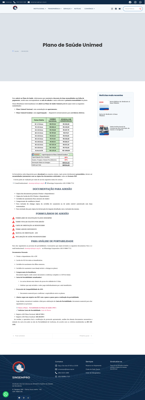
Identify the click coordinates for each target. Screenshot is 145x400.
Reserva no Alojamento (93, 366)
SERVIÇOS (67, 9)
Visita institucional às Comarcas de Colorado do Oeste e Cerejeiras (120, 128)
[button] (6, 394)
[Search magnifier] (140, 8)
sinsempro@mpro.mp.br (37, 183)
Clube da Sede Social (93, 369)
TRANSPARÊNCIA (54, 9)
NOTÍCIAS (77, 9)
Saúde (16, 51)
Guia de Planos (46, 310)
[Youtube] (120, 9)
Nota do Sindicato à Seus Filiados (108, 115)
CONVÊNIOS (88, 9)
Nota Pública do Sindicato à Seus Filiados (120, 102)
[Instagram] (112, 9)
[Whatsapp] (28, 398)
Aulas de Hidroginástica (93, 373)
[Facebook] (116, 9)
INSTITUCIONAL (39, 9)
